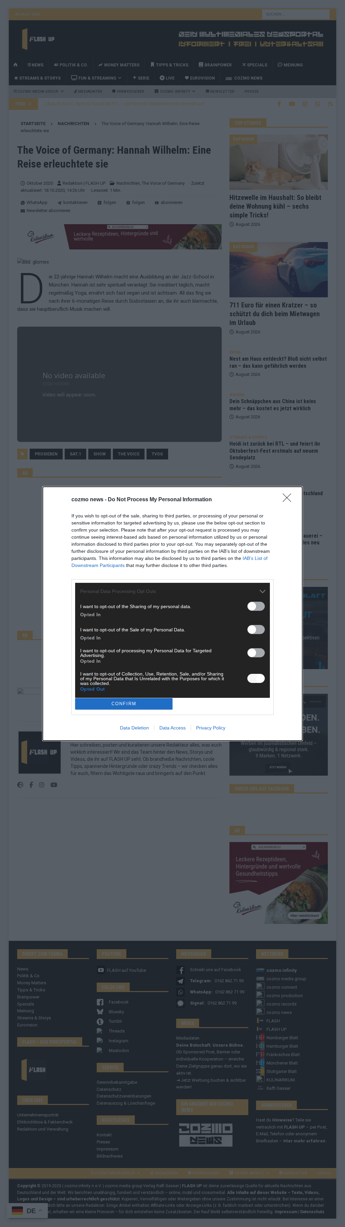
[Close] (289, 499)
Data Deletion (134, 727)
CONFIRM (124, 703)
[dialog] (172, 614)
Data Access (172, 727)
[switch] (256, 606)
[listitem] (172, 591)
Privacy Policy (210, 727)
